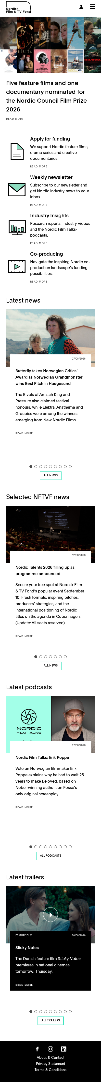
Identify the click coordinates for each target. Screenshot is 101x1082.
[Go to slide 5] (50, 466)
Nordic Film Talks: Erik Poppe (42, 757)
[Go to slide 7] (60, 466)
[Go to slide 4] (45, 466)
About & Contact (50, 1057)
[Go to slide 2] (35, 466)
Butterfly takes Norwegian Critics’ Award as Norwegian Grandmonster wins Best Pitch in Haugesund (49, 377)
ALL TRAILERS (50, 1020)
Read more (15, 118)
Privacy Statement (50, 1063)
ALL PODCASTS (50, 855)
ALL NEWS (51, 475)
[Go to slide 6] (55, 466)
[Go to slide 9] (70, 466)
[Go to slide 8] (65, 466)
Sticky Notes (27, 947)
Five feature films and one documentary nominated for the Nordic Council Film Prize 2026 (46, 95)
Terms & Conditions (50, 1069)
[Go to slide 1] (30, 466)
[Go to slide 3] (40, 466)
